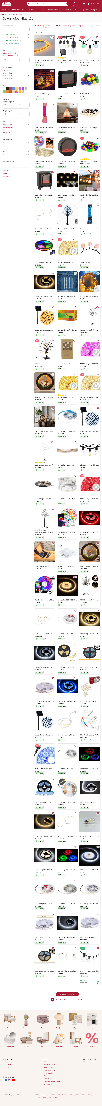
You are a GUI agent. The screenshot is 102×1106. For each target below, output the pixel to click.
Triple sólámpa (85, 263)
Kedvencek (63, 26)
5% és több (7, 70)
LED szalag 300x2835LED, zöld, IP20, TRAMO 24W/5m (54, 499)
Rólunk (46, 1062)
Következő (67, 1000)
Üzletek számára (49, 1076)
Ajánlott (38, 26)
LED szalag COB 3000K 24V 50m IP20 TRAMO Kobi (75, 667)
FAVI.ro (72, 1095)
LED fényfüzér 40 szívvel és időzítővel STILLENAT (75, 364)
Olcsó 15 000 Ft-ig (9, 53)
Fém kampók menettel (43, 566)
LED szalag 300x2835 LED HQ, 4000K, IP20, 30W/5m (53, 701)
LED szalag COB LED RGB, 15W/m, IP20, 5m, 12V (75, 431)
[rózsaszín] (20, 88)
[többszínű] (16, 91)
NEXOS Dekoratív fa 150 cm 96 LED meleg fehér (52, 532)
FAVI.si (57, 1098)
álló (4, 154)
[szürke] (26, 88)
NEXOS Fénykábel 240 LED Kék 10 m (48, 769)
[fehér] (4, 88)
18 (53, 71)
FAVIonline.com (10, 1095)
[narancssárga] (7, 91)
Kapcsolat (8, 1064)
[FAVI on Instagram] (9, 1080)
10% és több (7, 73)
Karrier (7, 1067)
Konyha (50, 10)
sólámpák (6, 133)
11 (53, 37)
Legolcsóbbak (83, 26)
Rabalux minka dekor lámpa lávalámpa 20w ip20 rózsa (54, 128)
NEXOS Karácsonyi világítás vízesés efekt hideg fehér (76, 296)
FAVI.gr (51, 1098)
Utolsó (78, 1000)
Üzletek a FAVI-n (49, 1064)
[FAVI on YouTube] (13, 1080)
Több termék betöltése (66, 994)
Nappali (69, 10)
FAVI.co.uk (38, 1098)
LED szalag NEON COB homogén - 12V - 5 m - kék (53, 802)
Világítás (32, 10)
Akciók (92, 1046)
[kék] (13, 88)
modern (6, 176)
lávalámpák (7, 130)
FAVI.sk (61, 1095)
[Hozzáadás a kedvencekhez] (52, 205)
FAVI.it (84, 1095)
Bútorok (6, 10)
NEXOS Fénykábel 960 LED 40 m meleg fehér (74, 263)
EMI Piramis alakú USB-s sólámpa (70, 128)
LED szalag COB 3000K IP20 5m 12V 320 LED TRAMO (76, 802)
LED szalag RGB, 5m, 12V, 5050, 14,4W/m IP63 (74, 904)
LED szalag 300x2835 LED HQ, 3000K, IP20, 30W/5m (53, 937)
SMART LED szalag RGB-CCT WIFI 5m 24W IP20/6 (75, 566)
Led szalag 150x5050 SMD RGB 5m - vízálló (73, 870)
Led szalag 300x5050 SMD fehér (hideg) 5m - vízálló (53, 870)
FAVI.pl (66, 1095)
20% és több (7, 76)
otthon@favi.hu (12, 1062)
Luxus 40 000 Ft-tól (10, 56)
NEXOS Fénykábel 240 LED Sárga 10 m (71, 397)
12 (75, 206)
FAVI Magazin (48, 1073)
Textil (23, 10)
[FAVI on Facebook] (6, 1080)
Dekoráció (15, 10)
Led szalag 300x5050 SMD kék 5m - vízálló (73, 701)
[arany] (20, 91)
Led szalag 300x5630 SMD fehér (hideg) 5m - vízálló (53, 667)
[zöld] (4, 91)
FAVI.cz (54, 1095)
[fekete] (7, 88)
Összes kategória (91, 10)
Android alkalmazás (92, 1062)
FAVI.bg (46, 1098)
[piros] (10, 88)
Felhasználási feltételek (52, 1081)
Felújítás (41, 10)
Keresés (70, 4)
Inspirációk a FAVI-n (50, 1070)
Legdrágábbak (95, 26)
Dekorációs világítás (17, 14)
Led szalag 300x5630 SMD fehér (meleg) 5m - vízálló (54, 296)
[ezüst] (23, 91)
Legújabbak (72, 26)
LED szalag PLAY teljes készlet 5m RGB (49, 263)
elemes (6, 164)
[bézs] (13, 91)
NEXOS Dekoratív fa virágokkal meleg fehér (50, 364)
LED (4, 142)
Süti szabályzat (49, 1084)
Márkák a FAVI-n (49, 1067)
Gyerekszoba (59, 1046)
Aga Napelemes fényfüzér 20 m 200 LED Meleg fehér (76, 330)
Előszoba (76, 1046)
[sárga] (16, 88)
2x (67, 57)
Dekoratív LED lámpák (43, 94)
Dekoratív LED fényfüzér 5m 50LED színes (50, 161)
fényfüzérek (7, 124)
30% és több (7, 79)
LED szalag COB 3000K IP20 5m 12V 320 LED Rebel (76, 600)
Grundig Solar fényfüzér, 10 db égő (70, 971)
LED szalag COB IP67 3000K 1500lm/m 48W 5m (52, 971)
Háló (76, 10)
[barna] (10, 91)
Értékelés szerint (48, 27)
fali (4, 152)
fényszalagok (8, 127)
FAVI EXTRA (47, 1078)
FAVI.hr (78, 1095)
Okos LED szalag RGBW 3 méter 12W (48, 60)
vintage (5, 173)
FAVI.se (90, 1095)
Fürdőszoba (59, 10)
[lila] (23, 88)
